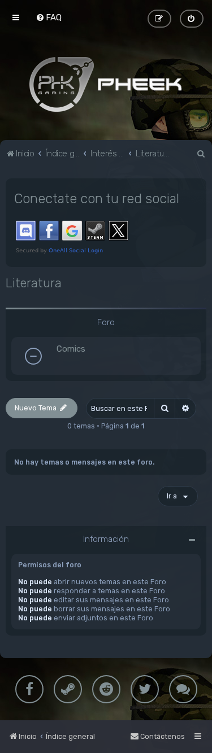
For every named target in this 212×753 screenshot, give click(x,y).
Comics (71, 349)
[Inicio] (106, 84)
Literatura (34, 283)
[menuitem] (48, 17)
